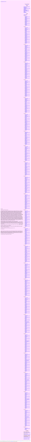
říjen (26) (26, 429)
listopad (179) (26, 162)
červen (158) (26, 199)
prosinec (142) (26, 228)
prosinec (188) (26, 146)
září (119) (26, 268)
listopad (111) (26, 281)
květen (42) (26, 402)
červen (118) (26, 270)
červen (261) (26, 16)
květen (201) (26, 122)
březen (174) (26, 170)
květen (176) (26, 167)
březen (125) (26, 257)
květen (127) (26, 254)
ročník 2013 (25, 227)
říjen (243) (26, 48)
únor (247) (26, 40)
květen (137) (26, 236)
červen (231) (26, 69)
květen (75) (26, 344)
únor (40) (26, 405)
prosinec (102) (26, 297)
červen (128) (26, 252)
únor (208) (26, 109)
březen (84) (26, 328)
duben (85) (26, 326)
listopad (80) (26, 336)
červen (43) (26, 400)
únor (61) (26, 368)
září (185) (26, 151)
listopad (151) (26, 212)
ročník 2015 (25, 193)
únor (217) (26, 93)
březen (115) (26, 273)
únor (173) (26, 172)
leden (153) (26, 207)
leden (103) (26, 294)
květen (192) (26, 138)
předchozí (26, 4)
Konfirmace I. (25, 7)
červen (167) (26, 183)
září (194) (26, 135)
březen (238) (26, 56)
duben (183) (26, 154)
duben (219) (26, 90)
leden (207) (26, 111)
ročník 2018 (25, 145)
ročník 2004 (25, 391)
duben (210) (26, 106)
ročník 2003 (25, 409)
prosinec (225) (26, 80)
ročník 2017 (25, 161)
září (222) (26, 85)
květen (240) (26, 53)
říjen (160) (26, 196)
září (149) (26, 215)
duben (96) (26, 307)
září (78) (25, 339)
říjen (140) (26, 231)
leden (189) (26, 143)
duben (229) (26, 72)
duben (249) (26, 37)
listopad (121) (26, 265)
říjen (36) (26, 413)
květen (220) (26, 88)
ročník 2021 (25, 97)
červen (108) (26, 286)
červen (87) (26, 323)
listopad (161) (26, 194)
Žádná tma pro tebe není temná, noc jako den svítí (27, 6)
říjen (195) (26, 133)
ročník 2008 (25, 314)
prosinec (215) (26, 98)
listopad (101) (26, 299)
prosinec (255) (26, 27)
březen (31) (26, 421)
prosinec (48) (26, 392)
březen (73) (26, 347)
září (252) (26, 32)
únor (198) (26, 127)
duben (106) (26, 289)
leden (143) (26, 225)
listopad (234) (26, 64)
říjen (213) (26, 101)
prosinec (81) (26, 334)
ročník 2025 (25, 26)
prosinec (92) (26, 315)
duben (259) (26, 19)
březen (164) (26, 188)
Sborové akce (25, 12)
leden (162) (26, 191)
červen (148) (26, 217)
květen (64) (26, 363)
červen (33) (26, 418)
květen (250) (26, 35)
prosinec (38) (26, 410)
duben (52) (26, 384)
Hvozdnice (25, 9)
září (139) (26, 233)
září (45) (25, 397)
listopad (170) (26, 178)
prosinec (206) (26, 114)
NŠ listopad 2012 (25, 10)
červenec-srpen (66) (27, 360)
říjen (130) (26, 249)
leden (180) (26, 159)
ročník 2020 (25, 113)
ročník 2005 (25, 372)
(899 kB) (29, 434)
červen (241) (26, 51)
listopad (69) (26, 355)
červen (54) (26, 381)
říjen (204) (26, 117)
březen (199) (26, 125)
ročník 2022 (25, 79)
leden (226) (26, 77)
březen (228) (26, 74)
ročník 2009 (25, 296)
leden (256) (26, 24)
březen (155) (26, 204)
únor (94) (26, 310)
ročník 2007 (25, 333)
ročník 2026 (25, 15)
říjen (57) (26, 376)
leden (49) (26, 389)
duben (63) (26, 365)
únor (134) (26, 241)
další (28, 4)
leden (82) (26, 331)
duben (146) (26, 220)
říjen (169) (26, 180)
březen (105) (26, 291)
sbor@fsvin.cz (12, 441)
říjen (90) (26, 318)
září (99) (25, 302)
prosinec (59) (26, 373)
